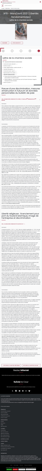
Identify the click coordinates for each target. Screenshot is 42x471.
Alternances (3, 423)
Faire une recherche (4, 431)
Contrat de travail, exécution (10, 64)
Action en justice (7, 82)
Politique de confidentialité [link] (30, 469)
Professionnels (4, 419)
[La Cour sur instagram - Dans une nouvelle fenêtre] (26, 391)
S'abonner (4, 43)
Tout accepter (9, 469)
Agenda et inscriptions (5, 433)
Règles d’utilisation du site (5, 445)
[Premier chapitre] (3, 51)
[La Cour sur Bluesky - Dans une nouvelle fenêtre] (29, 391)
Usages (2, 443)
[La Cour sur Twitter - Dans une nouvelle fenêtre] (12, 391)
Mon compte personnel (5, 435)
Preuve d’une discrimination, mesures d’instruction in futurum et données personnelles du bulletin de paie (20, 77)
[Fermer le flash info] (40, 2)
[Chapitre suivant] (21, 51)
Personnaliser (22, 469)
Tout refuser (15, 469)
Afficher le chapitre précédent (11, 365)
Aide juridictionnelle (4, 414)
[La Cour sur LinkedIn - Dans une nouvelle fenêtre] (22, 391)
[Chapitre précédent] (12, 51)
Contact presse (4, 441)
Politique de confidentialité (28, 465)
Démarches (3, 409)
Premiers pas (3, 430)
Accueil (3, 8)
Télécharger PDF (17, 43)
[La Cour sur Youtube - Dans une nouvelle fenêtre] (19, 391)
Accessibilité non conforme (6, 448)
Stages (2, 424)
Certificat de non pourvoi (5, 416)
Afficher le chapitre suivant (31, 365)
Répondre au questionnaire (7, 2)
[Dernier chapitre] (30, 51)
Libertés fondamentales (9, 74)
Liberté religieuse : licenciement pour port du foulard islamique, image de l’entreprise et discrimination (20, 80)
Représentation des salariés (10, 72)
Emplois (2, 421)
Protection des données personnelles (7, 446)
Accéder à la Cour (5, 439)
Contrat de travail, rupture (9, 71)
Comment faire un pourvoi (5, 411)
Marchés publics (4, 426)
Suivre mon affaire (4, 412)
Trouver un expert (4, 417)
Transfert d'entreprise (8, 69)
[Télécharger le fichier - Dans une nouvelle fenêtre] (39, 51)
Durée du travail (7, 65)
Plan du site (21, 465)
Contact (11, 465)
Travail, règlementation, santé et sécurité (12, 67)
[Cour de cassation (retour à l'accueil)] (21, 5)
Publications (7, 8)
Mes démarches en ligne (5, 436)
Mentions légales (16, 465)
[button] (17, 64)
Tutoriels (3, 428)
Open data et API (4, 450)
